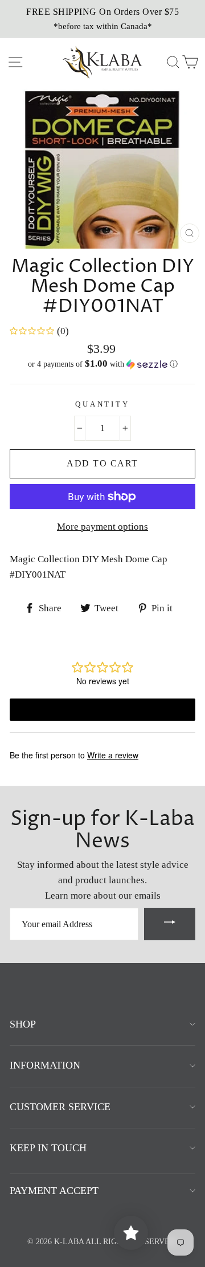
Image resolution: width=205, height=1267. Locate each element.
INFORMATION (45, 1065)
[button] (102, 364)
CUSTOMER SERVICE (60, 1106)
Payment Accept (54, 1190)
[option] (102, 19)
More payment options (102, 526)
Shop (23, 1024)
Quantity (102, 404)
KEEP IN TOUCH (48, 1148)
